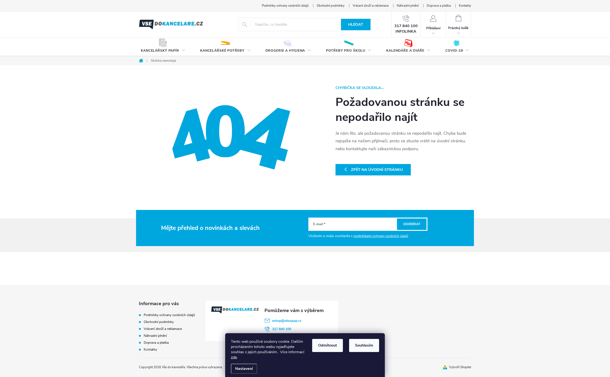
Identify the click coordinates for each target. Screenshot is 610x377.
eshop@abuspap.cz (286, 320)
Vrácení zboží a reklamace (371, 6)
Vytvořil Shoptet (460, 367)
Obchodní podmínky (331, 6)
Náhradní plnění (408, 6)
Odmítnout (327, 345)
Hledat (355, 24)
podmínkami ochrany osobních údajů (381, 236)
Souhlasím (364, 345)
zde (234, 357)
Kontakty (465, 6)
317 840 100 (281, 329)
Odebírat (411, 224)
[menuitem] (163, 47)
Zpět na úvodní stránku (377, 169)
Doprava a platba (439, 6)
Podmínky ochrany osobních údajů (285, 6)
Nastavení (244, 368)
